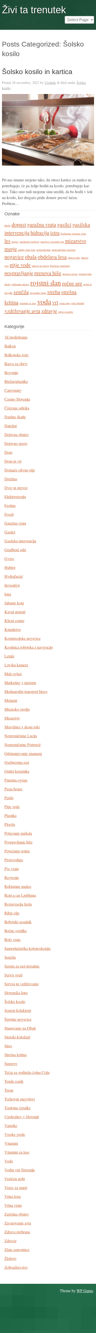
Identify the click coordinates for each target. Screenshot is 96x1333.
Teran (8, 1090)
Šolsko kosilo (14, 1001)
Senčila (10, 957)
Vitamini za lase (16, 1152)
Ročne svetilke (15, 930)
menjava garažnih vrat (52, 241)
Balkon (10, 345)
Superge (10, 1063)
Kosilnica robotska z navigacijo (28, 647)
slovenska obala (38, 293)
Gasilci (9, 531)
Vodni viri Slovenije (19, 1169)
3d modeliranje (16, 337)
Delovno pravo (15, 443)
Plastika (10, 815)
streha (53, 291)
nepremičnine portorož (64, 249)
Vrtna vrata (13, 1205)
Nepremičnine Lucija (20, 735)
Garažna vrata (15, 523)
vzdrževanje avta (22, 310)
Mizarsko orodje (17, 709)
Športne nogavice (18, 1019)
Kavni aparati (14, 611)
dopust (19, 224)
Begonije (11, 372)
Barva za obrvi (15, 363)
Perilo (9, 797)
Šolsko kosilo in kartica (37, 72)
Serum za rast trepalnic (22, 966)
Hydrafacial (13, 576)
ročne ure (72, 283)
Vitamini (11, 1143)
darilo (7, 225)
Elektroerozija (15, 496)
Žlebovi (10, 1258)
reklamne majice (20, 284)
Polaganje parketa (18, 833)
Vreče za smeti (15, 1187)
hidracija (40, 232)
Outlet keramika (16, 771)
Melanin (10, 700)
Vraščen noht (14, 1178)
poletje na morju (40, 265)
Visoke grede (14, 1134)
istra (55, 232)
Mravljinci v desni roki (22, 726)
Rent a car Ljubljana (20, 895)
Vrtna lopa (12, 1196)
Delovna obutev (16, 434)
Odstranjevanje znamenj (23, 753)
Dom (8, 452)
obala (31, 256)
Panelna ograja (15, 780)
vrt (55, 302)
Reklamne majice (17, 886)
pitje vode (20, 264)
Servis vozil (13, 974)
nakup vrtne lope (26, 249)
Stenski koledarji (17, 1036)
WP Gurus (85, 1290)
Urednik (50, 82)
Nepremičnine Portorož (22, 744)
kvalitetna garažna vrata (73, 233)
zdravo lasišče (65, 312)
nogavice (14, 256)
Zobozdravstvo (16, 1267)
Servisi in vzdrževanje (21, 983)
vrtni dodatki (77, 303)
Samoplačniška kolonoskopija (27, 948)
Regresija (11, 877)
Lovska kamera (16, 664)
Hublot (9, 567)
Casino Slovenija (17, 399)
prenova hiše (47, 272)
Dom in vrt (12, 461)
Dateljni (10, 425)
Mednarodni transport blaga (25, 691)
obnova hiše (74, 257)
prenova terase (70, 274)
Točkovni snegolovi (19, 1098)
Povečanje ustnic (17, 850)
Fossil (9, 514)
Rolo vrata (12, 939)
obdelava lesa (52, 256)
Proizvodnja (13, 859)
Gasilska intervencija (20, 540)
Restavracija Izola (18, 904)
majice (15, 241)
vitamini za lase (27, 303)
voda (44, 301)
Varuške (10, 1125)
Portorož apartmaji (60, 265)
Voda (8, 1160)
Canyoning (12, 390)
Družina (10, 478)
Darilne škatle (15, 416)
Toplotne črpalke (17, 1107)
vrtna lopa (64, 303)
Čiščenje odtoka (16, 407)
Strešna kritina (15, 1054)
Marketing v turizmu (20, 682)
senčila (21, 291)
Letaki (9, 656)
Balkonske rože (16, 354)
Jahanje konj (14, 602)
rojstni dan (45, 282)
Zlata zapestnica (16, 1249)
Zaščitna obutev (16, 1214)
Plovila (9, 824)
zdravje (49, 310)
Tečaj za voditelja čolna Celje (27, 1072)
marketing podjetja (29, 241)
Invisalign (12, 585)
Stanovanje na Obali (20, 1028)
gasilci (64, 224)
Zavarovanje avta (17, 1222)
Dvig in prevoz (16, 487)
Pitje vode (12, 806)
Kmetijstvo (12, 629)
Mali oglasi (13, 673)
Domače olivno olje (19, 469)
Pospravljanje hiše (18, 842)
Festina (10, 505)
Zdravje (10, 1240)
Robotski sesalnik (18, 921)
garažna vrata (41, 224)
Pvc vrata (11, 868)
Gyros (9, 558)
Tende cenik (13, 1081)
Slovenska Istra (16, 992)
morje (10, 248)
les (7, 240)
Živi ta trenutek (34, 9)
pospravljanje (18, 272)
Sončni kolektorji (17, 1010)
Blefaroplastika (16, 381)
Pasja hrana (13, 788)
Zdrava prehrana (17, 1231)
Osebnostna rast (16, 762)
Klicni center (14, 620)
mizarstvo (75, 240)
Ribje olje (11, 912)
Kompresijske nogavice (22, 638)
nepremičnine (43, 249)
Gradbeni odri (15, 549)
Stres (8, 1045)
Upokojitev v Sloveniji (21, 1116)
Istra (7, 593)
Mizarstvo (12, 718)
